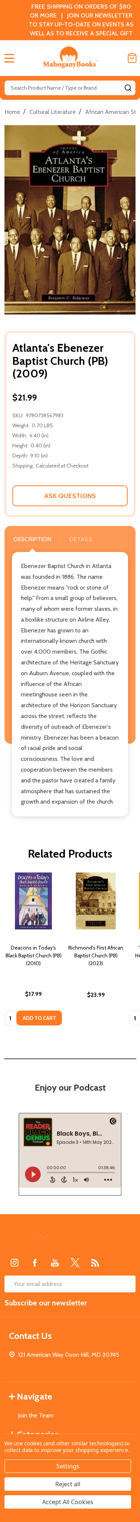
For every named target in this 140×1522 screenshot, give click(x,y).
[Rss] (95, 1262)
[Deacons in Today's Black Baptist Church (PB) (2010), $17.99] (33, 900)
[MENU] (9, 58)
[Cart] (132, 58)
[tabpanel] (33, 951)
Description (32, 539)
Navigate (34, 1396)
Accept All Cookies (67, 1502)
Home (12, 111)
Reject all (67, 1484)
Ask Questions (70, 496)
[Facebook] (35, 1262)
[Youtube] (55, 1262)
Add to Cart (39, 1018)
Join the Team (35, 1415)
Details (80, 539)
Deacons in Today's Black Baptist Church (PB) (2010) (34, 955)
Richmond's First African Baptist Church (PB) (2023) (95, 955)
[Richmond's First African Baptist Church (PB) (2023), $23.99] (95, 900)
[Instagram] (14, 1262)
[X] (75, 1262)
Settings (68, 1466)
